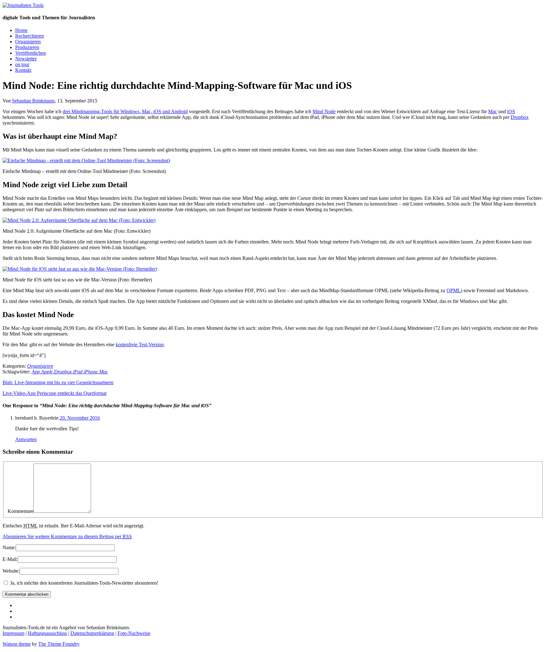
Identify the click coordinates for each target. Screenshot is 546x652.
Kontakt (23, 70)
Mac (492, 111)
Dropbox (520, 117)
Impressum (13, 633)
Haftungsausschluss (47, 633)
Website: (11, 571)
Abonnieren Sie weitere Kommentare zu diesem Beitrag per (67, 536)
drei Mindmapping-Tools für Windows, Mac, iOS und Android (125, 111)
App (36, 371)
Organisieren (28, 41)
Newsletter (26, 58)
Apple (47, 371)
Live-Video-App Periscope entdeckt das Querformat (54, 393)
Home (21, 30)
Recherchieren (29, 36)
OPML (453, 290)
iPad (77, 371)
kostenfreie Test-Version (140, 344)
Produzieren (27, 47)
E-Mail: (10, 559)
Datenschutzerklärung (92, 633)
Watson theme (17, 644)
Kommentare (20, 511)
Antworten (26, 439)
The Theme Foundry (59, 644)
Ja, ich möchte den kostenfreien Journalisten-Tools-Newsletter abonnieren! (83, 583)
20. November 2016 (80, 418)
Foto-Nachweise (134, 633)
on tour (22, 64)
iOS (511, 111)
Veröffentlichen (30, 53)
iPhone (91, 371)
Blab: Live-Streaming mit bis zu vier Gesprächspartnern (58, 382)
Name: (9, 547)
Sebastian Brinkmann (33, 100)
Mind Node (324, 111)
